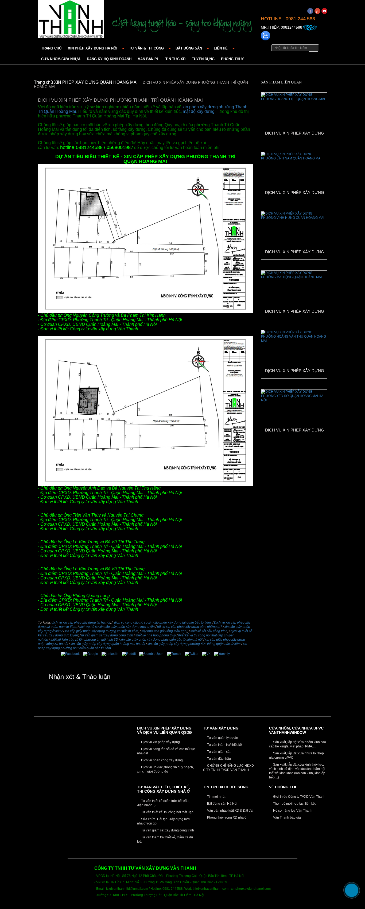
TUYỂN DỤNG (203, 59)
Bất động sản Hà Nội (221, 803)
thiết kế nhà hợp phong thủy (155, 635)
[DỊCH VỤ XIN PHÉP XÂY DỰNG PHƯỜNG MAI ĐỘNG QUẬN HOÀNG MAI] (294, 294)
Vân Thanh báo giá (286, 817)
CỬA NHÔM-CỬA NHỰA (60, 59)
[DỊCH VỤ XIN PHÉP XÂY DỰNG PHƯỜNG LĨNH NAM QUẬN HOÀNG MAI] (294, 176)
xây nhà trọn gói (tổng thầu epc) (164, 631)
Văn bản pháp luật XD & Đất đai (229, 810)
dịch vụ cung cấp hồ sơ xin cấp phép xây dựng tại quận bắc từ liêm (162, 622)
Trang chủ (51, 48)
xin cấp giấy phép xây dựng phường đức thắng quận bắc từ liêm (193, 644)
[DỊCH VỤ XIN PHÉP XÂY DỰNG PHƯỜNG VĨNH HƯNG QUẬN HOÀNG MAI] (294, 235)
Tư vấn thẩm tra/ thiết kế (224, 745)
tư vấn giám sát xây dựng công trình (107, 635)
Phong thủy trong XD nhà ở (226, 817)
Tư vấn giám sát (218, 752)
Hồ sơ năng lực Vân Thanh (292, 810)
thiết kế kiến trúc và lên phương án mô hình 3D (84, 639)
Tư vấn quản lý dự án (222, 738)
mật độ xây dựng (199, 111)
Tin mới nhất (215, 797)
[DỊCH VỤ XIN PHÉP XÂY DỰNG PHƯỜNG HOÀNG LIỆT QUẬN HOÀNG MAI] (294, 116)
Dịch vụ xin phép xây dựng (160, 742)
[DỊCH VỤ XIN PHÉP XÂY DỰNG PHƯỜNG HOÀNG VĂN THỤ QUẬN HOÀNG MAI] (294, 354)
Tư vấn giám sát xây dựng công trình (167, 830)
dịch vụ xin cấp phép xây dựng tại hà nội (81, 622)
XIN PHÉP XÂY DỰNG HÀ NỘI (92, 48)
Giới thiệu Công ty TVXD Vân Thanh (298, 797)
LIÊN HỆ (221, 48)
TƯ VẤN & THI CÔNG (146, 48)
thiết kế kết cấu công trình (209, 631)
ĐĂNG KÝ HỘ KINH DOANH (109, 59)
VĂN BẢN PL (148, 59)
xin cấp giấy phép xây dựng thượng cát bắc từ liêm (101, 631)
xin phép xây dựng (200, 107)
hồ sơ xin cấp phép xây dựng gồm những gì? (189, 627)
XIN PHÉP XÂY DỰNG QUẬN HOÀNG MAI (96, 82)
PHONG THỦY (232, 59)
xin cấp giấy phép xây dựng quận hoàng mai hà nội (108, 644)
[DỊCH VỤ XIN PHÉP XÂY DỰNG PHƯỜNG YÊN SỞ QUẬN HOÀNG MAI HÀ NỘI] (294, 413)
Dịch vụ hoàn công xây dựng (161, 760)
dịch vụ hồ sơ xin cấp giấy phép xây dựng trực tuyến (117, 627)
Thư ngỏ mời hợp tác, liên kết (294, 803)
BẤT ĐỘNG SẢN (189, 48)
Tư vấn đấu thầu (218, 759)
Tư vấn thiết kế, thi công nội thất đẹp (166, 812)
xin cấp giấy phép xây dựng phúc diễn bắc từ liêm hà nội (162, 639)
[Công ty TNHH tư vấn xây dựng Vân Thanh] (71, 18)
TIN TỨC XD (175, 59)
